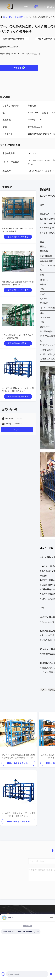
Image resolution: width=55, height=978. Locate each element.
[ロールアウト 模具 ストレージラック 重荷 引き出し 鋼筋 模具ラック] (18, 791)
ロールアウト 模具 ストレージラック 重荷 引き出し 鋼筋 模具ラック (18, 814)
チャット (18, 68)
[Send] (51, 974)
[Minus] (51, 917)
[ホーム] (10, 6)
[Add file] (3, 974)
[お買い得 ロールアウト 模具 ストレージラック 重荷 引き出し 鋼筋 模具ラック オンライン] (18, 368)
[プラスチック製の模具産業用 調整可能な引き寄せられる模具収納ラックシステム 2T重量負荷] (18, 732)
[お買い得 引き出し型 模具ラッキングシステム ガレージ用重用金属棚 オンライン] (18, 315)
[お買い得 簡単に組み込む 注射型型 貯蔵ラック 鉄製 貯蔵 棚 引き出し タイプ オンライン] (18, 262)
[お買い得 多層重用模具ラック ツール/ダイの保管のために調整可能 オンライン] (18, 208)
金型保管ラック (21, 17)
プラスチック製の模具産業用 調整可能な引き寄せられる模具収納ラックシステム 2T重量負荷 (18, 756)
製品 (36, 6)
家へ (26, 6)
